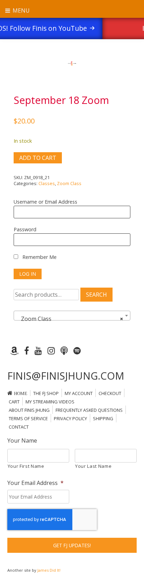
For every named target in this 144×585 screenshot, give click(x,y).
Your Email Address (35, 483)
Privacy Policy (70, 418)
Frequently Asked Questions (89, 410)
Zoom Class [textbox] (70, 319)
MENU (20, 10)
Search (96, 294)
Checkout (110, 393)
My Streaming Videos (50, 402)
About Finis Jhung (29, 410)
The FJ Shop (46, 393)
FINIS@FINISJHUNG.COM (65, 375)
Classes (46, 183)
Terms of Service (28, 418)
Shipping (103, 418)
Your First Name (26, 466)
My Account (79, 393)
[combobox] (72, 315)
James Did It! (48, 570)
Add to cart (37, 158)
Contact (19, 427)
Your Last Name (93, 466)
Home (20, 393)
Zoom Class (69, 183)
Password (25, 229)
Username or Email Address (45, 201)
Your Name (22, 440)
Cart (14, 402)
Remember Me (39, 257)
